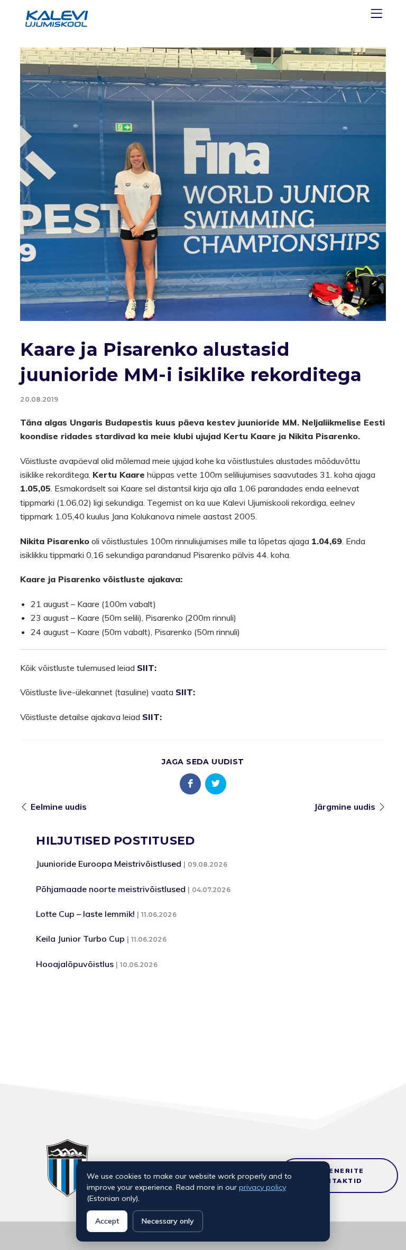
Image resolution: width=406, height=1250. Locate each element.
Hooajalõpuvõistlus (75, 964)
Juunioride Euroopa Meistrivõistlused (108, 863)
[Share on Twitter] (215, 783)
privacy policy (262, 1187)
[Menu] (378, 16)
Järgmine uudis (344, 806)
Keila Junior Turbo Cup (80, 938)
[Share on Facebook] (190, 783)
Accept (107, 1221)
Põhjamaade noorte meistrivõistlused (111, 889)
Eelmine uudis (59, 806)
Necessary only (168, 1221)
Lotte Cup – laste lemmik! (85, 913)
